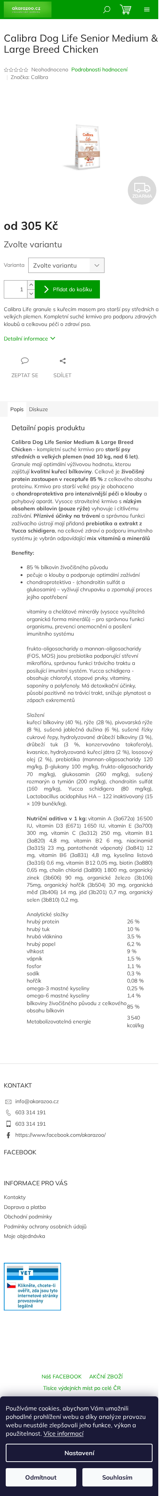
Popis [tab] (17, 409)
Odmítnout (40, 1477)
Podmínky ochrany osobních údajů (45, 1226)
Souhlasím (117, 1477)
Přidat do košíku (72, 289)
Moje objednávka (24, 1236)
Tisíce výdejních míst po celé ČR (82, 1388)
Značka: (29, 77)
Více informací (63, 1433)
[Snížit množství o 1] (31, 293)
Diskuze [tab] (38, 409)
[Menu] (146, 9)
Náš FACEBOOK (62, 1376)
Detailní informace (26, 338)
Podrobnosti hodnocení (99, 69)
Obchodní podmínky (28, 1216)
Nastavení (79, 1453)
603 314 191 (30, 1112)
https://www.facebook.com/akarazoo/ (60, 1134)
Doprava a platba (25, 1207)
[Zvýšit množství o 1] (31, 285)
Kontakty (15, 1197)
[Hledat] (106, 9)
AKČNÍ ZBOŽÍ (106, 1376)
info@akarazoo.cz (37, 1101)
